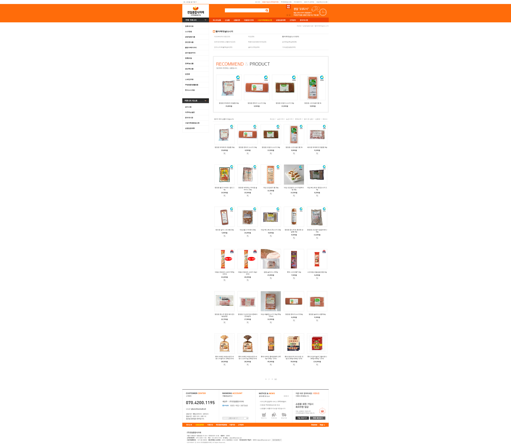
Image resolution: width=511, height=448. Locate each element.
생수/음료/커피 (190, 53)
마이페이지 (298, 2)
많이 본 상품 (308, 119)
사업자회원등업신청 (192, 123)
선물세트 (237, 20)
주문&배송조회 (286, 2)
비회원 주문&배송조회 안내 (270, 405)
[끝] (275, 379)
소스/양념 (188, 31)
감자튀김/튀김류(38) (289, 42)
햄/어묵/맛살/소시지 (322, 26)
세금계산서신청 (321, 2)
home (299, 26)
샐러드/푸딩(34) (253, 47)
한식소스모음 (190, 90)
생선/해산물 (189, 69)
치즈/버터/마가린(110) (222, 37)
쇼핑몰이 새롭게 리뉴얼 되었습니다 (272, 408)
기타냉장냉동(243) (289, 47)
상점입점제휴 (281, 20)
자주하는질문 (190, 112)
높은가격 (289, 119)
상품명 (317, 119)
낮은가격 (280, 119)
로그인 (257, 2)
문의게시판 (304, 20)
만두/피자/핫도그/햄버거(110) (224, 42)
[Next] (287, 15)
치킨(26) (251, 37)
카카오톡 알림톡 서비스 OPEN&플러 (273, 401)
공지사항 (188, 107)
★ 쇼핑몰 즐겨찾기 (190, 2)
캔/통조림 (188, 58)
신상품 (227, 20)
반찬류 (187, 74)
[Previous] (290, 15)
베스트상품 (217, 20)
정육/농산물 (189, 63)
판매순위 (298, 119)
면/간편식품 (189, 42)
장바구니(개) (309, 2)
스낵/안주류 (189, 79)
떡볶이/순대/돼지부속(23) (257, 42)
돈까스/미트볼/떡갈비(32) (223, 47)
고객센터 (293, 20)
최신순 (272, 119)
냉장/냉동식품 (190, 37)
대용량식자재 (249, 20)
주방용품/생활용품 (191, 85)
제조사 (325, 119)
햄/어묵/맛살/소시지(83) (290, 37)
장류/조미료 (189, 26)
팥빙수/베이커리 (191, 47)
